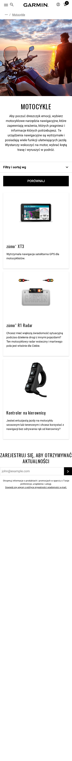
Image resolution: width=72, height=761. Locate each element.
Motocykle (18, 14)
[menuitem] (12, 5)
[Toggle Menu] (2, 4)
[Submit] (68, 471)
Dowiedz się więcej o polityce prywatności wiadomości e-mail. (36, 487)
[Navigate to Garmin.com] (36, 5)
